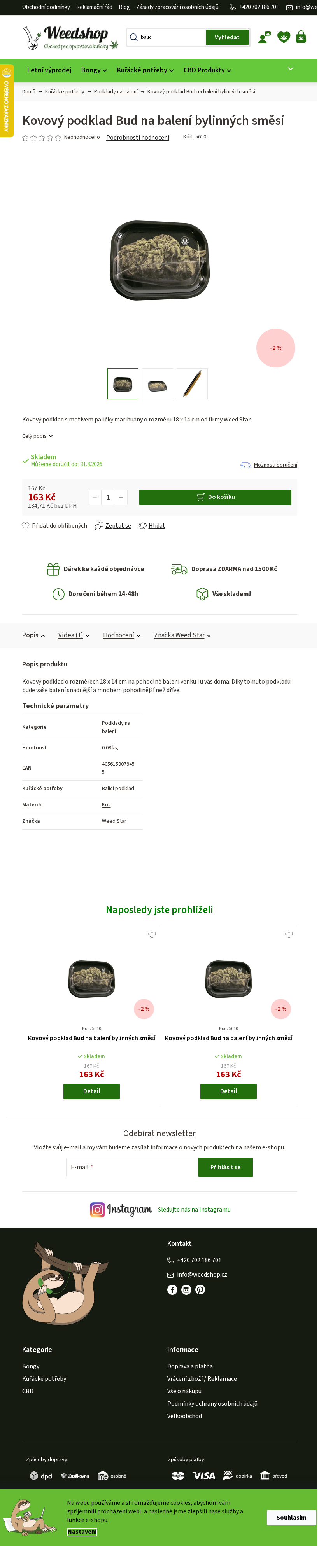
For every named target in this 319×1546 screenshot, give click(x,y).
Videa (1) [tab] (67, 635)
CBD (24, 1391)
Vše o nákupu (182, 1391)
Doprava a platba (187, 1366)
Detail (88, 1091)
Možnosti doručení (272, 465)
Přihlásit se (223, 1167)
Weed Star (111, 821)
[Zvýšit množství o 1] (118, 497)
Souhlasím (289, 1517)
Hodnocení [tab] (115, 635)
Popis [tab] (27, 635)
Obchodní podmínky (43, 7)
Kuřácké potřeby (41, 1379)
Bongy (27, 1366)
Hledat (224, 37)
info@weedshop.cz (199, 1274)
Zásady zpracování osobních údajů (174, 7)
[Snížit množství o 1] (92, 497)
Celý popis (31, 436)
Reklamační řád (91, 7)
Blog (121, 7)
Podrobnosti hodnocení (134, 137)
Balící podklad (115, 788)
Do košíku (218, 497)
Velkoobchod (182, 1416)
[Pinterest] (198, 1290)
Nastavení (79, 1532)
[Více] (283, 69)
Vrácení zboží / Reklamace (199, 1379)
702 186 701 (262, 7)
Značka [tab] (176, 635)
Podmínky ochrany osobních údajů (210, 1403)
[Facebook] (170, 1290)
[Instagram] (184, 1290)
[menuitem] (46, 70)
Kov (103, 805)
